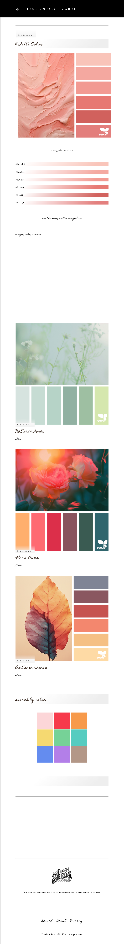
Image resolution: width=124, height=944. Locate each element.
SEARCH (51, 9)
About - (62, 921)
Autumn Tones (31, 668)
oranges (20, 234)
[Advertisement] (62, 284)
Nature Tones (30, 431)
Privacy (76, 921)
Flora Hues (27, 558)
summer (36, 234)
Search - (48, 921)
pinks (28, 234)
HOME (32, 9)
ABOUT (72, 9)
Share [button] (18, 439)
